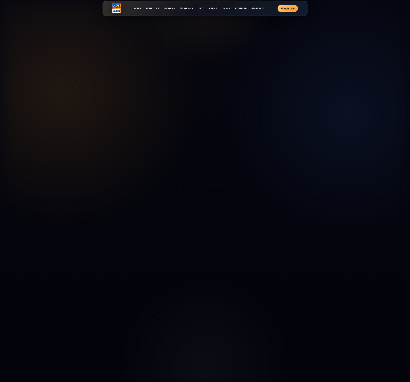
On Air (226, 8)
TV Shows (186, 8)
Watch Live (288, 8)
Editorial (258, 8)
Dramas (169, 8)
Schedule (152, 8)
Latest (212, 8)
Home (137, 8)
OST (200, 8)
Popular (241, 8)
